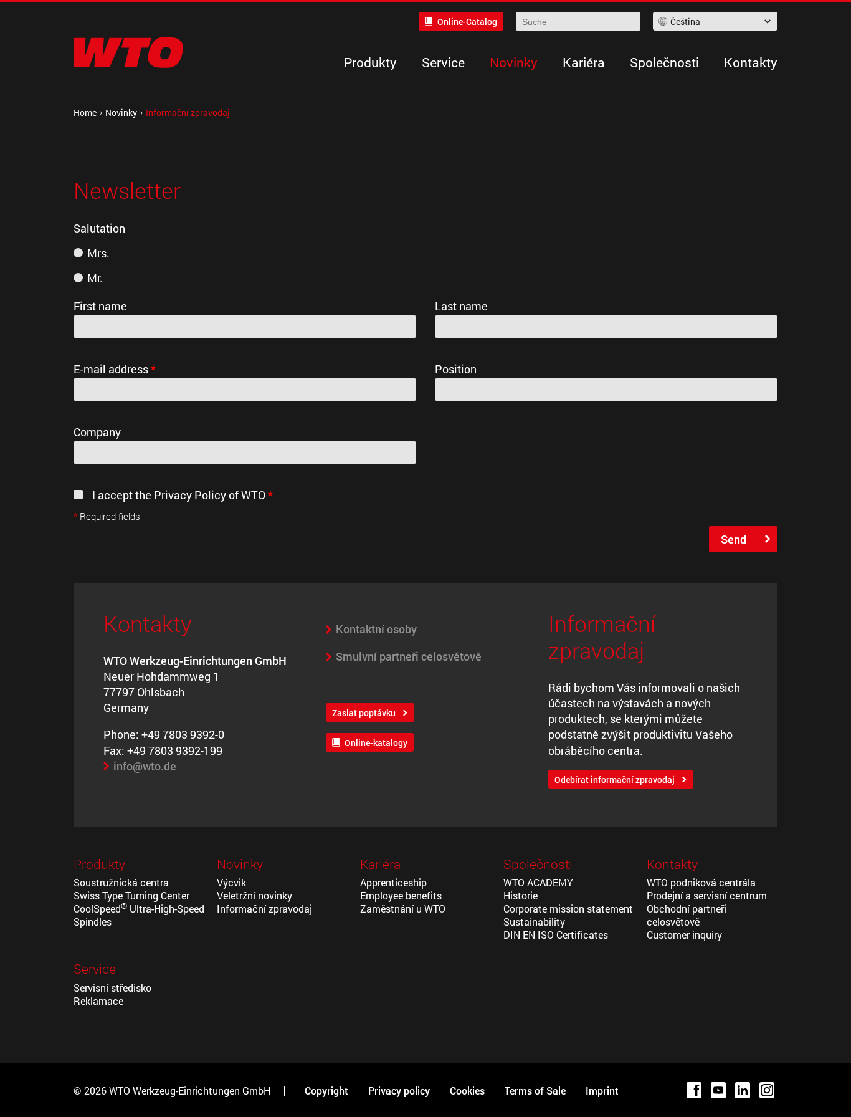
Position (456, 369)
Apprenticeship (393, 882)
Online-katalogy (376, 743)
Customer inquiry (684, 934)
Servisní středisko (112, 987)
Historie (520, 895)
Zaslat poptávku (364, 713)
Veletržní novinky (254, 895)
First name (100, 306)
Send (733, 539)
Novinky (514, 62)
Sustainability (534, 921)
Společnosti (664, 62)
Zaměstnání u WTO (402, 908)
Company (97, 431)
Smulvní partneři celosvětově (409, 656)
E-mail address (115, 369)
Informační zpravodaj (264, 908)
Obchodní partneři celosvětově (686, 915)
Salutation (99, 228)
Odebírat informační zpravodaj (614, 779)
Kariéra (584, 62)
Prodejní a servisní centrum (707, 895)
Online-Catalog (467, 21)
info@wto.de (144, 766)
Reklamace (98, 1000)
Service (443, 62)
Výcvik (231, 882)
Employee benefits (401, 895)
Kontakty (750, 62)
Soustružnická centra (121, 882)
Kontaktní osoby (376, 628)
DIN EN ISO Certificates (555, 934)
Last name (461, 306)
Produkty (370, 62)
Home (85, 112)
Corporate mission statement (568, 908)
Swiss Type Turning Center (131, 895)
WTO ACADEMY (538, 882)
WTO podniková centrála (701, 882)
